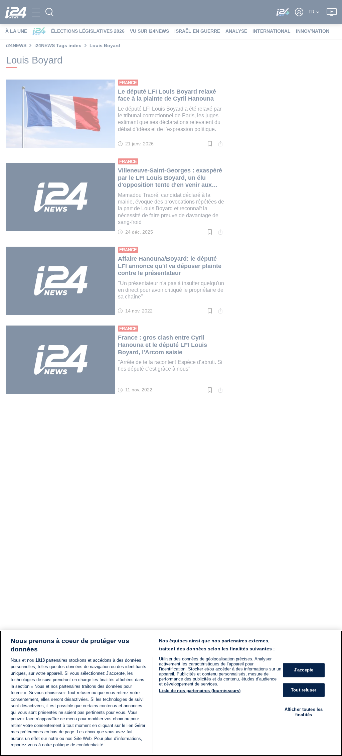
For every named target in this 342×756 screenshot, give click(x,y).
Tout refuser (303, 689)
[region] (171, 693)
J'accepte (303, 669)
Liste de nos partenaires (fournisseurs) (199, 690)
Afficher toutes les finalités (304, 712)
